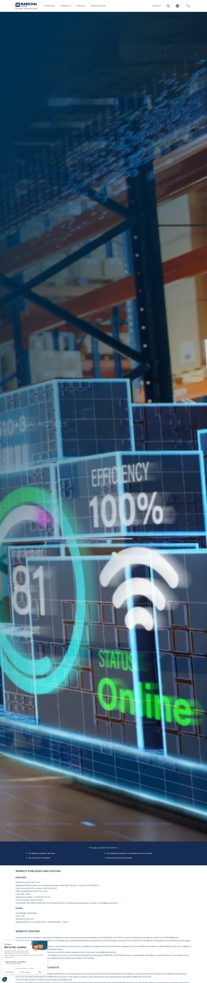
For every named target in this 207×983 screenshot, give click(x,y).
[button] (49, 6)
